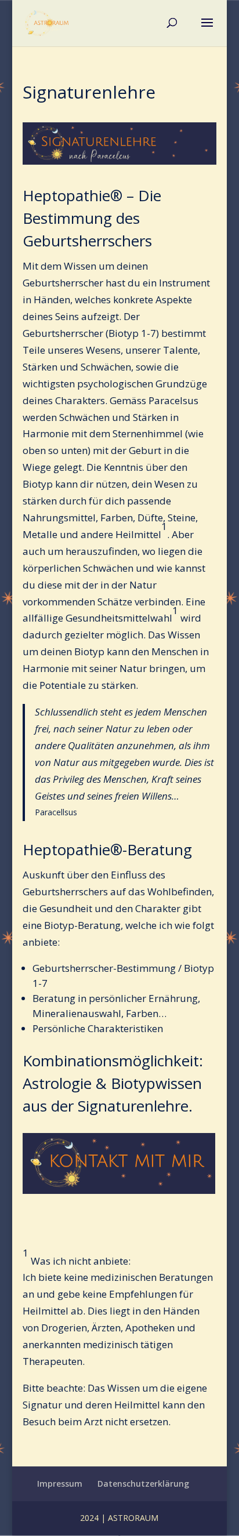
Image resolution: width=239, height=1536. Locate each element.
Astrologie (57, 1083)
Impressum (59, 1483)
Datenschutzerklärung (143, 1483)
